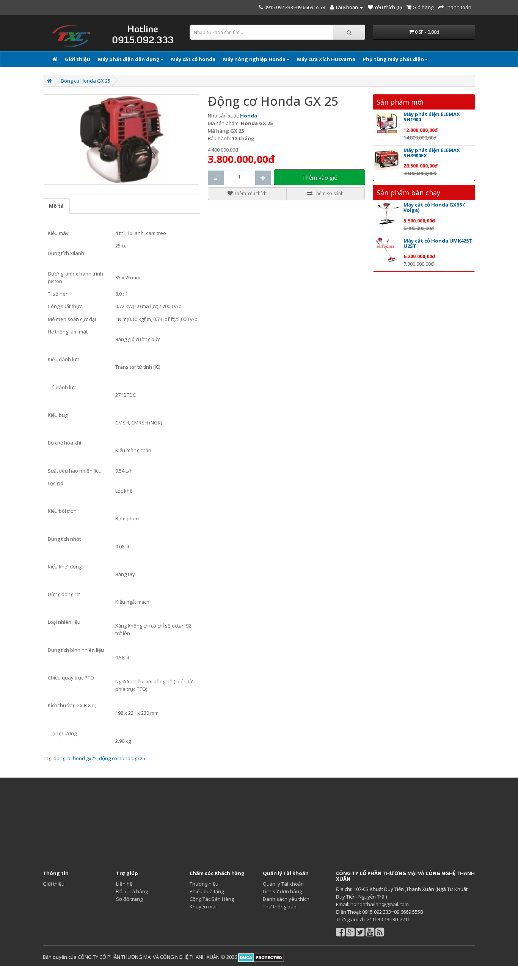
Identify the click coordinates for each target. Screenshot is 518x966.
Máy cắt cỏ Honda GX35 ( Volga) (434, 207)
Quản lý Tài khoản (283, 883)
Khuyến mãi (203, 906)
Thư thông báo (280, 906)
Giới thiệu (77, 59)
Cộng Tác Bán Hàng (212, 899)
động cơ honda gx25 (122, 758)
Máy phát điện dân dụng (129, 59)
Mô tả (56, 205)
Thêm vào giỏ (319, 177)
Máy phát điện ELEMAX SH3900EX (431, 153)
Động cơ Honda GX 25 (85, 80)
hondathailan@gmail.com (379, 904)
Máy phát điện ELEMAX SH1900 (431, 117)
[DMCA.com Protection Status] (260, 956)
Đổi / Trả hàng (132, 891)
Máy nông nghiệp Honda (254, 59)
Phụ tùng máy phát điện (393, 59)
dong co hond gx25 (75, 758)
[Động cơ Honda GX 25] (121, 139)
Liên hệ (124, 883)
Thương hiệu (204, 883)
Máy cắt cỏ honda (193, 59)
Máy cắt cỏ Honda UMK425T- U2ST (438, 243)
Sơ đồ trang (129, 899)
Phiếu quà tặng (207, 891)
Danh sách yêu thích (286, 899)
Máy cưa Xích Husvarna (326, 59)
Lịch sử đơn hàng (282, 891)
